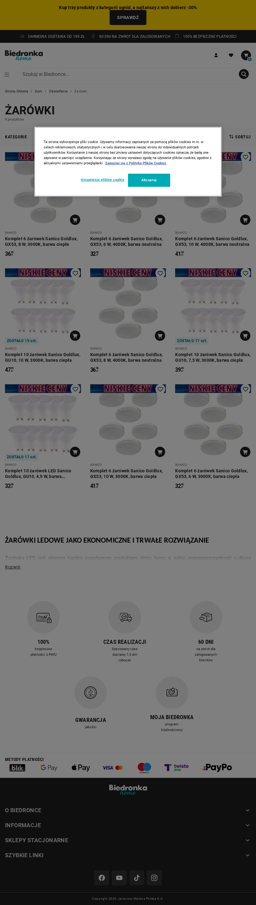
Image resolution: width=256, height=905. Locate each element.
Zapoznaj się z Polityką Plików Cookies (135, 163)
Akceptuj (149, 180)
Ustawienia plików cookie (103, 179)
